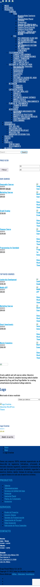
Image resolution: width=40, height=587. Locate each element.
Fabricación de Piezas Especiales (15, 525)
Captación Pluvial (10, 496)
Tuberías (7, 485)
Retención (7, 493)
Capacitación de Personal (13, 520)
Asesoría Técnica (10, 515)
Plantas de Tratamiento (12, 498)
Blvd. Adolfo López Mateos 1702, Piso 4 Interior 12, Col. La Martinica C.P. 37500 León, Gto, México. (9, 557)
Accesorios (8, 501)
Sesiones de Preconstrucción (14, 517)
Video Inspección (10, 522)
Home (6, 447)
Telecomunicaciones (11, 488)
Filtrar (4, 170)
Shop (6, 450)
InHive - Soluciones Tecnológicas (23, 574)
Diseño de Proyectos (11, 512)
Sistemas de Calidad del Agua (14, 491)
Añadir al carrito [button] (7, 437)
